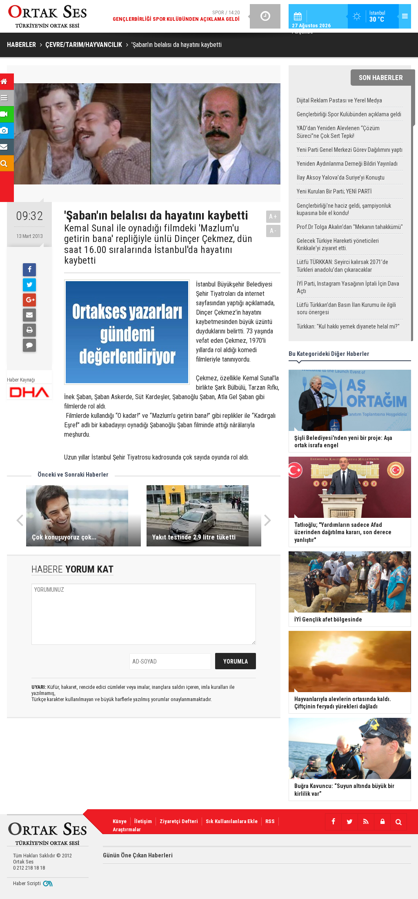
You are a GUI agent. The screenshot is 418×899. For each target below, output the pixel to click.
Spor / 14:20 (176, 15)
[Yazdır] (29, 330)
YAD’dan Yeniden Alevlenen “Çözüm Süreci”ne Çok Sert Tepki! (338, 132)
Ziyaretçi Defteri (179, 821)
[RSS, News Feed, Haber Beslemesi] (366, 821)
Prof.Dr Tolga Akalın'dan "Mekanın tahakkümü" (350, 227)
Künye (120, 821)
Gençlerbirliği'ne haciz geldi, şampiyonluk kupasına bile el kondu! (344, 209)
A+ (273, 216)
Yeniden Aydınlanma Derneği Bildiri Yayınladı (347, 163)
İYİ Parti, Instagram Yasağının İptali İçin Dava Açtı (348, 287)
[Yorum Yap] (29, 345)
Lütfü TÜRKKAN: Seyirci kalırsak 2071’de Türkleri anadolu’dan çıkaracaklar (342, 266)
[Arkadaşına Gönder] (29, 315)
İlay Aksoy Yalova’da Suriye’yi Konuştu (341, 177)
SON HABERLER (381, 77)
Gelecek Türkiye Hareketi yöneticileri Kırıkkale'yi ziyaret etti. (338, 244)
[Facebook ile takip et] (333, 821)
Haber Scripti (27, 883)
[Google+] (29, 299)
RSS (270, 821)
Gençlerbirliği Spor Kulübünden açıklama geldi (349, 114)
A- (273, 231)
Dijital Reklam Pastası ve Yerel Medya (339, 100)
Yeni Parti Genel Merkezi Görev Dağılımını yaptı (349, 150)
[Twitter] (29, 284)
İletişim (143, 821)
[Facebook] (29, 269)
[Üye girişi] (382, 821)
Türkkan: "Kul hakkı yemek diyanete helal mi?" (348, 326)
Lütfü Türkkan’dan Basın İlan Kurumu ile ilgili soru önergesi (346, 308)
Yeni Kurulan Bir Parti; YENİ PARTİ (334, 191)
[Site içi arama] (398, 821)
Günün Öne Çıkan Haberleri (138, 855)
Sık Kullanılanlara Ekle (232, 821)
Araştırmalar (127, 829)
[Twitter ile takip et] (349, 821)
